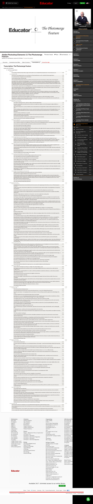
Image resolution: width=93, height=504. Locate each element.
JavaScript (48, 432)
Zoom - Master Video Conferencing (53, 461)
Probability (13, 439)
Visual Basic (48, 438)
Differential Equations (16, 446)
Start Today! (62, 485)
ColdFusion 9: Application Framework (54, 476)
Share (57, 54)
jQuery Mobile (49, 470)
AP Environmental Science (29, 450)
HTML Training (49, 420)
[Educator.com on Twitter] (68, 490)
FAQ (43, 490)
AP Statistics (14, 435)
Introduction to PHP (50, 434)
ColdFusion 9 (48, 475)
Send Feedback (64, 54)
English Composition (68, 449)
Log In (75, 3)
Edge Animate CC (49, 468)
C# (46, 437)
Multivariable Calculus (16, 444)
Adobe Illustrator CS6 (50, 471)
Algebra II (13, 426)
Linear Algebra (14, 445)
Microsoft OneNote (50, 452)
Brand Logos (59, 490)
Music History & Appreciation (70, 464)
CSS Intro (48, 428)
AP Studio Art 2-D (68, 438)
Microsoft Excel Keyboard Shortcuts (54, 450)
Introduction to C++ (50, 426)
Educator (46, 3)
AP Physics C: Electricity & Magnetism (32, 436)
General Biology (27, 447)
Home (3, 7)
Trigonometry (14, 428)
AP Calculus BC (14, 434)
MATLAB (48, 445)
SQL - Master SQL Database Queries (54, 460)
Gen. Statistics (14, 437)
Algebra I (13, 423)
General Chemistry (28, 420)
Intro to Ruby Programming (52, 423)
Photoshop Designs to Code (52, 467)
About (24, 490)
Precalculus (13, 430)
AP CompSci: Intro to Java (51, 431)
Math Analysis (14, 431)
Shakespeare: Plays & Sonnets (70, 454)
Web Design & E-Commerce (52, 424)
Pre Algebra (13, 421)
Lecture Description (28, 58)
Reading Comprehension (69, 456)
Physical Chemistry (28, 428)
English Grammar (68, 446)
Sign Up (82, 3)
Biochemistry (26, 424)
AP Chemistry (27, 423)
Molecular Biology (28, 453)
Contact (34, 490)
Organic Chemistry (28, 426)
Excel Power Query (50, 446)
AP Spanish (66, 442)
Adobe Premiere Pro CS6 (51, 472)
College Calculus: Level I (16, 441)
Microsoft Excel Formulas (51, 449)
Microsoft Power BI (50, 454)
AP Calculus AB (14, 432)
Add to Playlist (49, 54)
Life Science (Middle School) (30, 443)
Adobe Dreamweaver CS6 (51, 464)
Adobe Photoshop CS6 (51, 465)
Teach (28, 490)
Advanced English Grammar (70, 447)
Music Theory (67, 462)
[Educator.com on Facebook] (67, 490)
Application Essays (68, 450)
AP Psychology (67, 435)
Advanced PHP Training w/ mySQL (53, 435)
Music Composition (68, 461)
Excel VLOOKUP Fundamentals (52, 447)
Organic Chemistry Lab (29, 427)
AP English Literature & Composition (72, 441)
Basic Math (13, 420)
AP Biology (26, 449)
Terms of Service (69, 493)
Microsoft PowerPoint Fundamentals (54, 456)
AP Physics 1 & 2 (27, 434)
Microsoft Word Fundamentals (52, 459)
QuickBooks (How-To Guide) (52, 443)
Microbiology (26, 451)
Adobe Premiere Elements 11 (52, 474)
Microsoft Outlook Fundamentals (53, 453)
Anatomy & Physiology (29, 446)
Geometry (13, 427)
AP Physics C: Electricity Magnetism (31, 439)
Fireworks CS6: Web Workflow (52, 478)
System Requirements (50, 490)
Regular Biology (27, 445)
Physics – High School (33, 432)
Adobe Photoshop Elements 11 (17, 7)
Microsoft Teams (49, 457)
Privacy (74, 493)
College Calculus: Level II (16, 442)
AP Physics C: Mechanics (29, 435)
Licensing (39, 490)
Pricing (69, 3)
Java (47, 430)
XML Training (48, 439)
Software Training (8, 7)
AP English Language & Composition (72, 439)
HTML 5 (47, 421)
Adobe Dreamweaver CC (51, 463)
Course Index (80, 493)
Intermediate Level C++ (51, 427)
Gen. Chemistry (27, 421)
